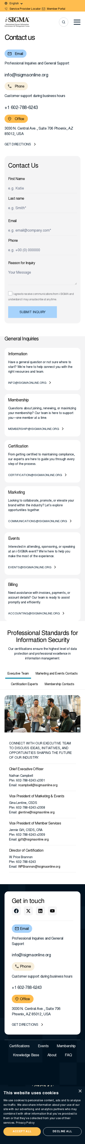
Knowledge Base (26, 1055)
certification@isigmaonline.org (35, 475)
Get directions (18, 144)
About (52, 1055)
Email (12, 221)
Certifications (19, 1046)
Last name (16, 199)
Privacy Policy (25, 1123)
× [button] (80, 1091)
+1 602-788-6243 (21, 108)
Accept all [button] (22, 1131)
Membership (66, 1046)
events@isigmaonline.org (29, 567)
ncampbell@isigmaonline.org (38, 785)
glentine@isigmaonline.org (36, 812)
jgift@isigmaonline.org (33, 839)
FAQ (68, 1055)
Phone (13, 241)
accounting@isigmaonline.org (34, 613)
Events (43, 1046)
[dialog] (42, 1115)
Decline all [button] (62, 1131)
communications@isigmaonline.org (37, 521)
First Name (16, 179)
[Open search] (63, 22)
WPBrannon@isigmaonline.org (39, 867)
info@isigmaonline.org (26, 75)
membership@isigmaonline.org (33, 429)
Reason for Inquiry (21, 263)
